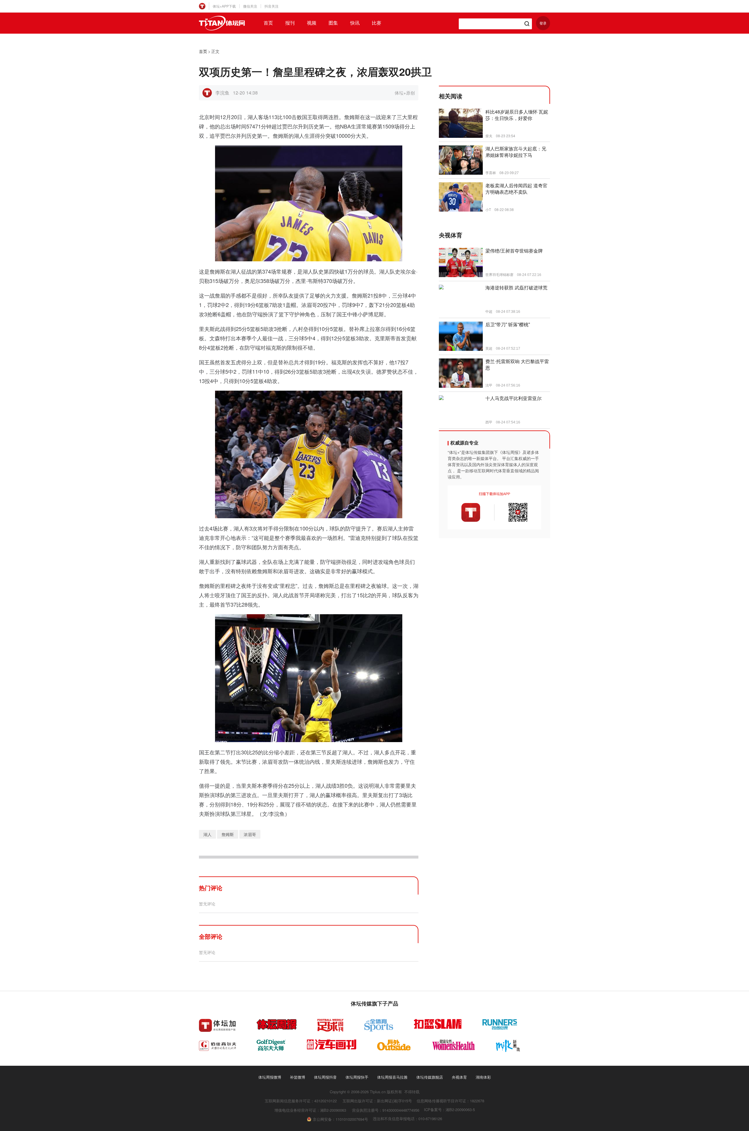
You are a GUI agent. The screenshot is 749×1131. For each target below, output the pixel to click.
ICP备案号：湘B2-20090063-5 (449, 1109)
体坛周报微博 (269, 1077)
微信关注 (250, 6)
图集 (333, 23)
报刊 (290, 23)
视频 (311, 23)
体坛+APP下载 (224, 6)
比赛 (376, 23)
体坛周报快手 (357, 1077)
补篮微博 (297, 1077)
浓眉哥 (250, 834)
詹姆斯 (227, 834)
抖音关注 (271, 6)
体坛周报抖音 (325, 1077)
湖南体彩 (483, 1077)
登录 (543, 22)
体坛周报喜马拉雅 (392, 1077)
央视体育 (459, 1077)
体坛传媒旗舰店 (429, 1077)
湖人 (207, 834)
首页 (268, 23)
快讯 (355, 23)
